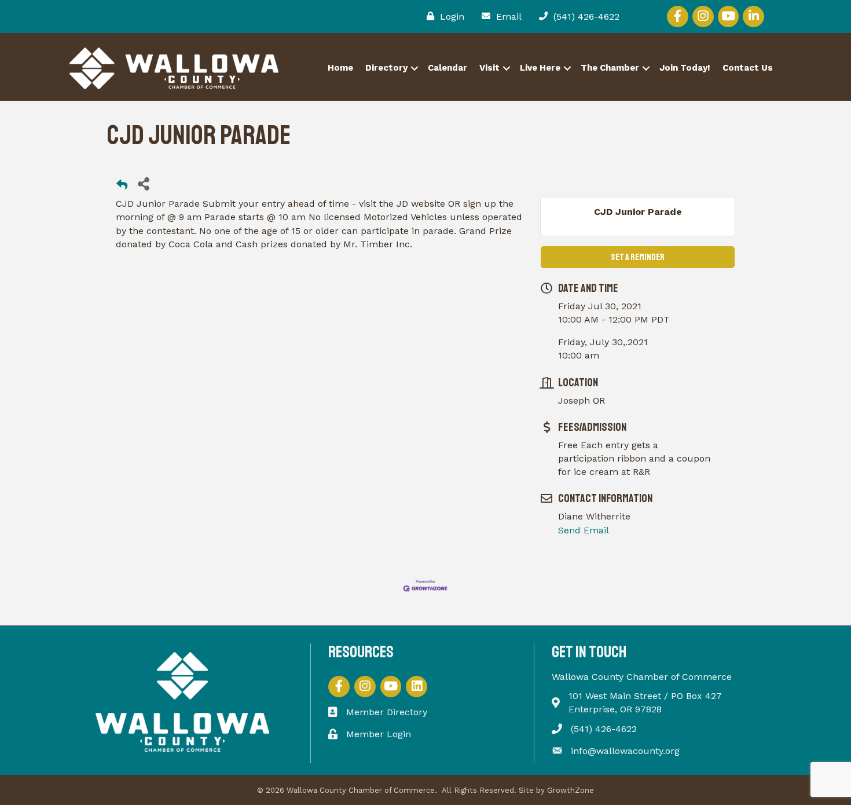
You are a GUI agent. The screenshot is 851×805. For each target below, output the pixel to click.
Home (340, 68)
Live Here (540, 68)
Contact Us (747, 68)
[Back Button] (121, 186)
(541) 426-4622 (604, 728)
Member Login (378, 734)
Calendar (447, 68)
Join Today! (684, 68)
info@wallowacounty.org (625, 750)
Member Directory (386, 712)
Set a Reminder (638, 257)
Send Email (583, 530)
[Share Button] (143, 183)
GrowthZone (570, 790)
